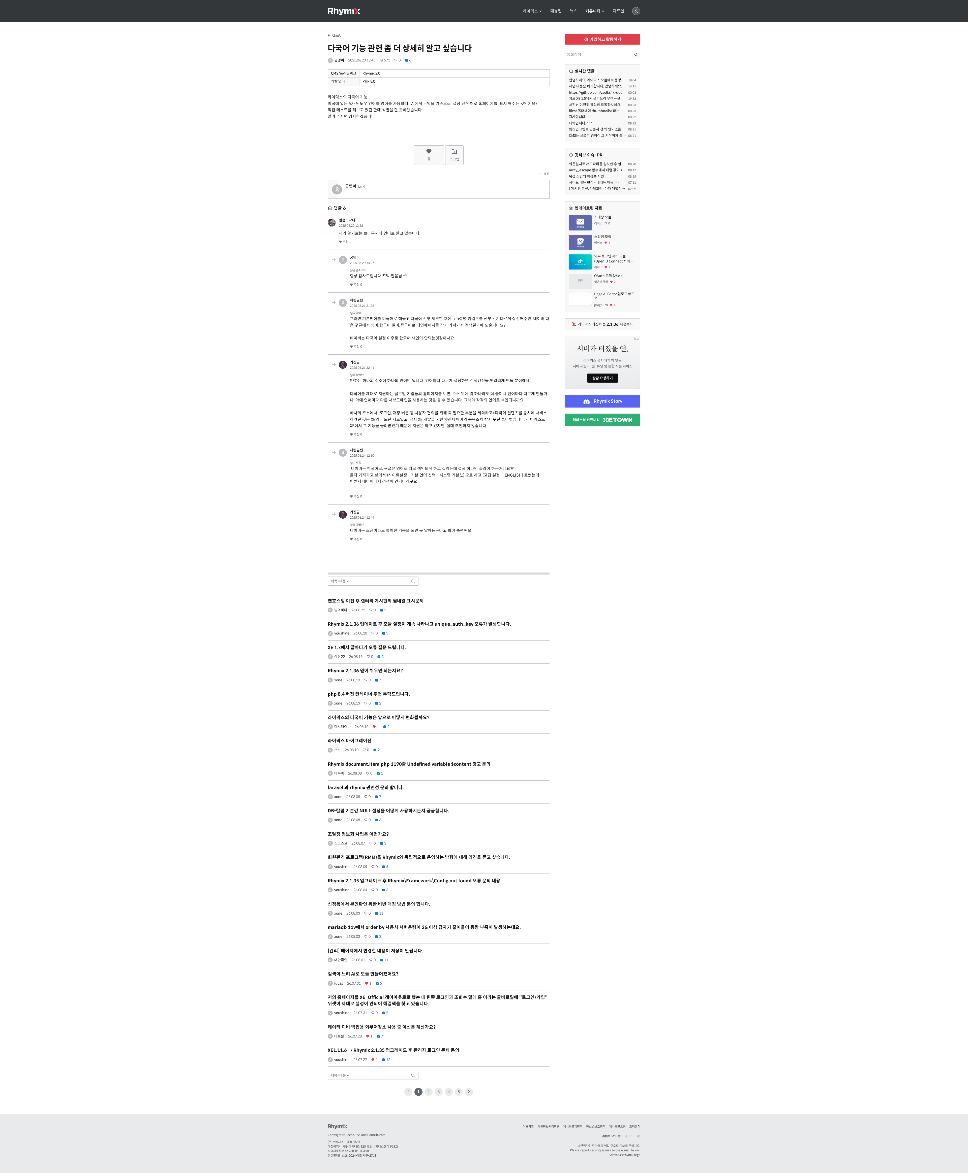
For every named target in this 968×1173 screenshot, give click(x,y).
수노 (337, 750)
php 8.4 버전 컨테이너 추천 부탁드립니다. (369, 694)
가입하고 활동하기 (605, 39)
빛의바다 (340, 610)
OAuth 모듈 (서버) (608, 276)
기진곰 (355, 362)
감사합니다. (577, 117)
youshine (341, 633)
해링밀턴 (356, 300)
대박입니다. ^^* (580, 123)
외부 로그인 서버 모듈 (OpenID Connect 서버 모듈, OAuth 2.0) (614, 259)
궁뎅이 (339, 60)
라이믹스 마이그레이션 (350, 741)
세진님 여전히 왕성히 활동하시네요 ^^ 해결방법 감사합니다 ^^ (614, 105)
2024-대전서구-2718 (362, 1155)
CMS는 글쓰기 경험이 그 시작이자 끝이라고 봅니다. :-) (608, 135)
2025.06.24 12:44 (362, 517)
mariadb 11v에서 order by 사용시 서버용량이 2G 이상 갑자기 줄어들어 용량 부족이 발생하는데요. (424, 927)
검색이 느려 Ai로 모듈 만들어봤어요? (363, 974)
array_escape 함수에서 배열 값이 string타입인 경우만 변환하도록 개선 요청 (625, 170)
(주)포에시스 (336, 1142)
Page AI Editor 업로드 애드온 (614, 296)
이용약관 (528, 1126)
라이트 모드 (610, 1136)
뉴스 (573, 11)
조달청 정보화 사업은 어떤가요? (358, 834)
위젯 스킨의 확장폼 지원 (586, 176)
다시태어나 (342, 726)
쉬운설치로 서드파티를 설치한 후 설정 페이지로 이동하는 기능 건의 (618, 164)
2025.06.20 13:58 (351, 225)
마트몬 (339, 1036)
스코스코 (340, 843)
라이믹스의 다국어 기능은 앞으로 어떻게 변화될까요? (378, 717)
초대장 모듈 (602, 217)
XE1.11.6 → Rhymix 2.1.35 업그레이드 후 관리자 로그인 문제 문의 (393, 1050)
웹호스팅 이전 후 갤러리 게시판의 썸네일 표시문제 (376, 601)
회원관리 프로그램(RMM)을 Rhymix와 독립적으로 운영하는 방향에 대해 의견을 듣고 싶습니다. (419, 857)
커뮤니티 (593, 11)
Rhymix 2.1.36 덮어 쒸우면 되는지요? (365, 671)
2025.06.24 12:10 (362, 455)
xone (338, 680)
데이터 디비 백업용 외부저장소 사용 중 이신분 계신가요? (382, 1027)
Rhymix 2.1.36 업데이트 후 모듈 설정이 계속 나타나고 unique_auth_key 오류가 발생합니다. (419, 624)
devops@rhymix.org (625, 1155)
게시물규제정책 (573, 1126)
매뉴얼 (556, 11)
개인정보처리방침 (548, 1126)
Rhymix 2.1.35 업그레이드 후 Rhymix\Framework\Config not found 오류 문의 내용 (414, 881)
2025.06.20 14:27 (362, 263)
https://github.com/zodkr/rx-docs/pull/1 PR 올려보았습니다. (617, 92)
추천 (346, 242)
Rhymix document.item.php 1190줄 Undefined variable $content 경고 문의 (409, 764)
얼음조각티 (347, 220)
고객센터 (634, 1126)
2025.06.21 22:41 (362, 368)
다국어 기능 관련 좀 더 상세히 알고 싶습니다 (400, 48)
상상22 (339, 656)
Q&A (336, 35)
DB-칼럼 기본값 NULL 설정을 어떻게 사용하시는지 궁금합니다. (388, 811)
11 (380, 913)
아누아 (339, 773)
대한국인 (340, 960)
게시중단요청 (617, 1126)
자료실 (618, 11)
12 (387, 1059)
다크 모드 (630, 1136)
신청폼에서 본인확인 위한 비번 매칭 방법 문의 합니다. (379, 904)
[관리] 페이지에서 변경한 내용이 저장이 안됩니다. (375, 951)
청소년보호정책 (596, 1126)
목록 (546, 174)
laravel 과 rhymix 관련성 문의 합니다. (366, 787)
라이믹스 (531, 11)
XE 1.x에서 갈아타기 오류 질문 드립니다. (367, 647)
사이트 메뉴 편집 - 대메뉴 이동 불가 (595, 182)
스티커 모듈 (602, 236)
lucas (338, 983)
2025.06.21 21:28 (362, 306)
